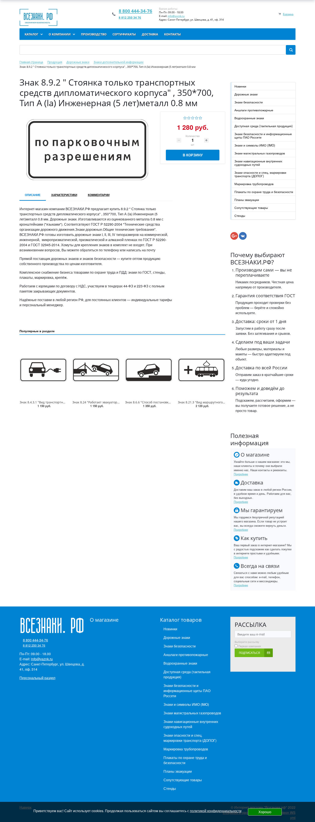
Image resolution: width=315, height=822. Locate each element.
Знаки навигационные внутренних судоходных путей (258, 163)
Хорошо (264, 811)
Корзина (288, 14)
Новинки (240, 86)
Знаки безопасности (248, 102)
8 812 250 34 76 (130, 17)
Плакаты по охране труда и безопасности (263, 192)
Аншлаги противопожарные (253, 110)
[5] (200, 117)
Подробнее (241, 474)
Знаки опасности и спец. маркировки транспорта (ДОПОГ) (260, 174)
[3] (192, 117)
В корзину (193, 154)
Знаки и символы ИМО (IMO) (254, 145)
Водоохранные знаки (249, 118)
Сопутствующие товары (251, 207)
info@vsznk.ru (176, 16)
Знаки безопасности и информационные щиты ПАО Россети (263, 135)
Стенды (239, 215)
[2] (188, 117)
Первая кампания (249, 646)
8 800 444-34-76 (135, 11)
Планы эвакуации (246, 200)
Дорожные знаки (246, 94)
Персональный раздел (37, 677)
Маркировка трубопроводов (253, 184)
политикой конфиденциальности (216, 810)
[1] (185, 117)
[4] (196, 117)
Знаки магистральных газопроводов (259, 153)
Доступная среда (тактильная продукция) (263, 126)
